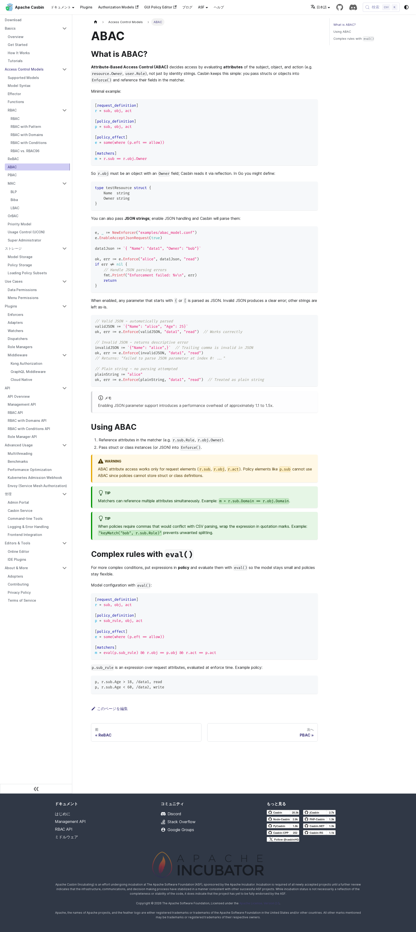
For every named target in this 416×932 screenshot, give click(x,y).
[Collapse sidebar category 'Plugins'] (64, 306)
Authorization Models (116, 7)
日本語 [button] (322, 7)
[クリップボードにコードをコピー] (312, 105)
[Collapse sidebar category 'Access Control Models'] (64, 69)
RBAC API (63, 829)
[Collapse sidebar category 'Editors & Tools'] (64, 543)
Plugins (86, 7)
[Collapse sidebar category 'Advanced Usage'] (64, 445)
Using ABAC (342, 31)
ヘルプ (219, 7)
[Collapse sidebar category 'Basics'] (64, 28)
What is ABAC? (344, 24)
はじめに (62, 813)
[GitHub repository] (339, 7)
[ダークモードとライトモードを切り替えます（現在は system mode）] (406, 7)
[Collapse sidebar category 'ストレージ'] (64, 248)
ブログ (187, 7)
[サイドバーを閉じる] (36, 789)
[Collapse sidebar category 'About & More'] (64, 568)
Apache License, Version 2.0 (259, 903)
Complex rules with (353, 38)
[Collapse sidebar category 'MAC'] (64, 183)
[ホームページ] (95, 22)
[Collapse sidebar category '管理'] (64, 494)
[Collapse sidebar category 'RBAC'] (64, 110)
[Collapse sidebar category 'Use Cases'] (64, 281)
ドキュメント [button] (61, 7)
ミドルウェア (66, 836)
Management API (70, 821)
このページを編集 (112, 708)
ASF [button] (201, 7)
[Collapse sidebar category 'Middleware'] (64, 355)
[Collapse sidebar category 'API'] (64, 388)
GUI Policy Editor (158, 7)
